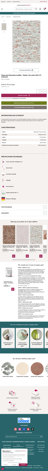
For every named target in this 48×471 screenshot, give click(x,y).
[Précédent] (4, 21)
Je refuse (5, 464)
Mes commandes (41, 447)
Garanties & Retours (16, 1)
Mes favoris (41, 449)
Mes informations (41, 445)
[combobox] (24, 9)
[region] (24, 46)
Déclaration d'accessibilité (27, 467)
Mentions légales (36, 465)
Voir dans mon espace (25, 70)
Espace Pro (9, 1)
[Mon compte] (40, 9)
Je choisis (14, 464)
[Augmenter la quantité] (45, 91)
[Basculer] (45, 207)
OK (41, 436)
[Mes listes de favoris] (36, 9)
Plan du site (36, 467)
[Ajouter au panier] (13, 256)
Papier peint (3, 1)
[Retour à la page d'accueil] (24, 5)
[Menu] (3, 9)
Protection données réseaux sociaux (12, 467)
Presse (41, 467)
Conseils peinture (29, 447)
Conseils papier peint (29, 445)
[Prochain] (4, 32)
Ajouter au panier (23, 95)
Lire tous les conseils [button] (22, 285)
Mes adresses (41, 451)
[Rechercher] (16, 9)
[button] (2, 468)
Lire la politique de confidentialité (8, 460)
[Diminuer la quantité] (38, 91)
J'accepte (23, 464)
